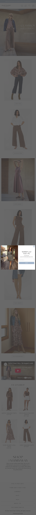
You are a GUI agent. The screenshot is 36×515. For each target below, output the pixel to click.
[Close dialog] (34, 246)
